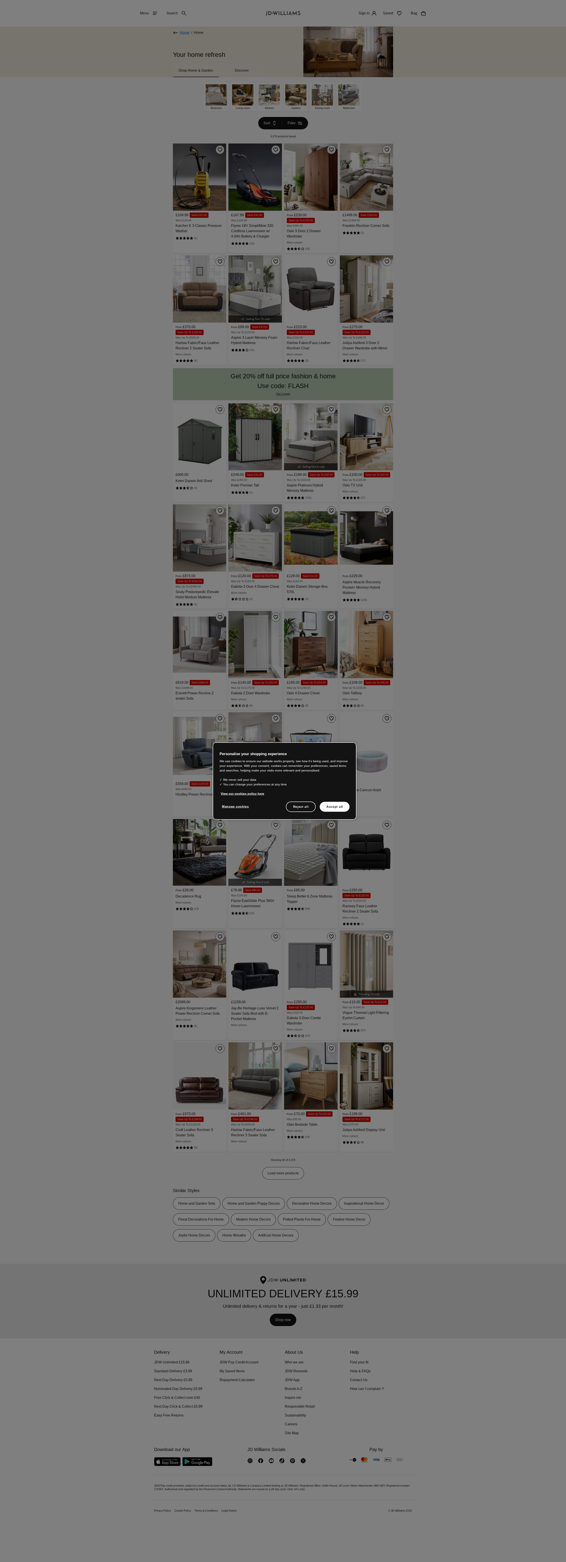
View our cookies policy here (243, 796)
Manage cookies (235, 808)
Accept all (334, 809)
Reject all (301, 809)
